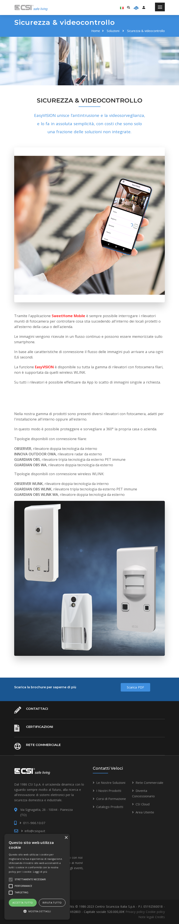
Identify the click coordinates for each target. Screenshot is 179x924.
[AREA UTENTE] (143, 7)
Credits (160, 917)
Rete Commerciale (43, 745)
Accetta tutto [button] (22, 902)
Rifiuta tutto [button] (52, 902)
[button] (37, 911)
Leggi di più (40, 871)
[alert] (37, 877)
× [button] (66, 837)
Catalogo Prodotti (109, 807)
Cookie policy (155, 912)
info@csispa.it (35, 831)
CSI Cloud (143, 804)
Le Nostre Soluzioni (110, 782)
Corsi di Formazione (111, 798)
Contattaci (37, 709)
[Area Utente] (136, 7)
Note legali (146, 917)
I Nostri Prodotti (108, 790)
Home (95, 31)
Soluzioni (113, 31)
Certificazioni (39, 727)
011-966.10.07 (34, 823)
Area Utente (145, 812)
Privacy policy (135, 912)
